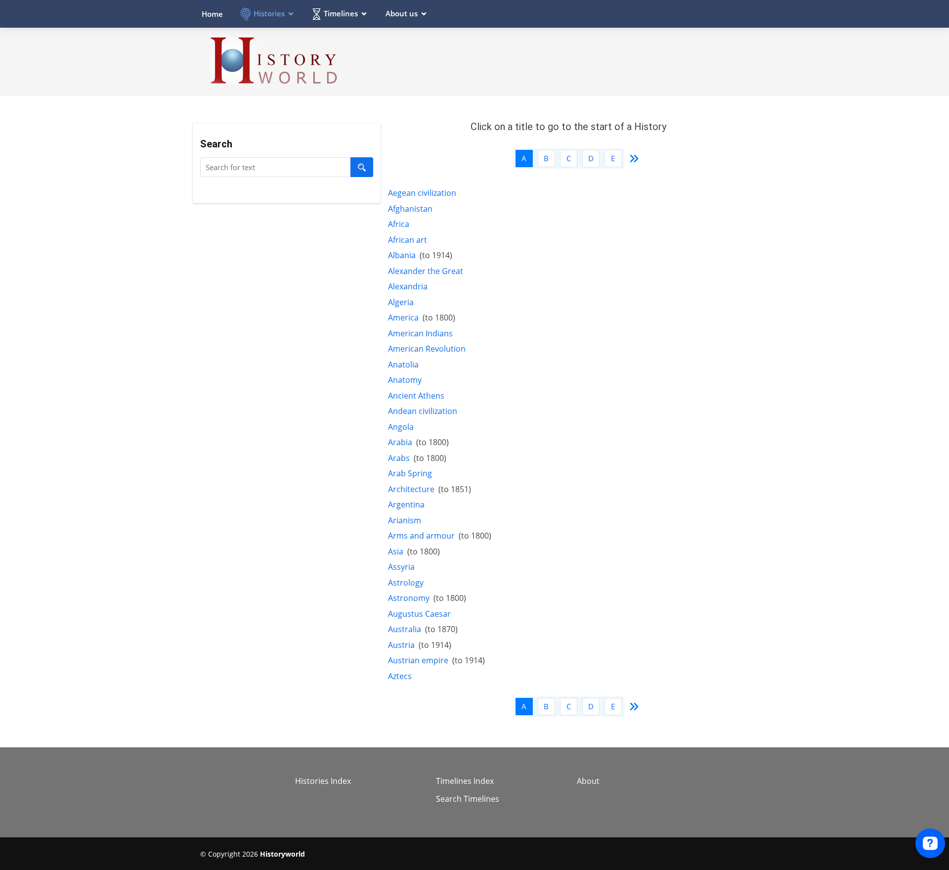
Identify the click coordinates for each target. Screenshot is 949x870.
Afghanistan (410, 208)
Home (212, 14)
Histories (269, 13)
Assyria (401, 566)
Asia (395, 551)
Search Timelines (467, 799)
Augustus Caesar (419, 613)
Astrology (406, 582)
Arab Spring (410, 473)
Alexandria (408, 286)
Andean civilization (422, 411)
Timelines (341, 13)
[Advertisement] (569, 61)
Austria (401, 645)
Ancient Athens (416, 395)
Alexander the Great (425, 271)
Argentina (406, 504)
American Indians (420, 333)
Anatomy (405, 379)
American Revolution (427, 348)
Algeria (401, 302)
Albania (402, 255)
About (588, 781)
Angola (401, 426)
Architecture (411, 489)
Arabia (400, 442)
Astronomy (409, 598)
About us (402, 13)
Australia (404, 629)
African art (407, 239)
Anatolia (403, 364)
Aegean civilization (422, 192)
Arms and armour (421, 535)
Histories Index (323, 781)
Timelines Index (465, 781)
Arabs (399, 458)
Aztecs (400, 676)
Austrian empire (418, 660)
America (403, 317)
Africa (398, 224)
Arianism (404, 520)
